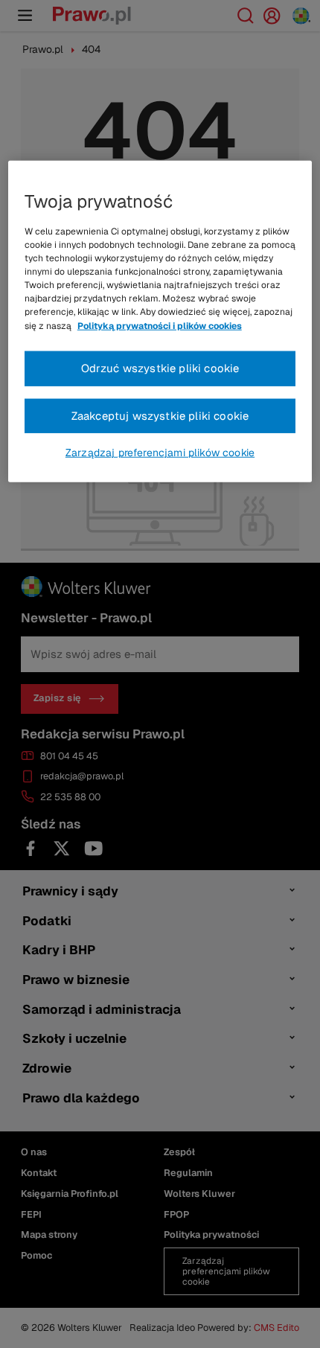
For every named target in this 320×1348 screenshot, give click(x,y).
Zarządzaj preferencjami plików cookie (160, 452)
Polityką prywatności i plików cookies (159, 325)
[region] (160, 321)
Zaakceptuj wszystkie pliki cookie (160, 415)
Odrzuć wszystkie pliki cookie (160, 368)
